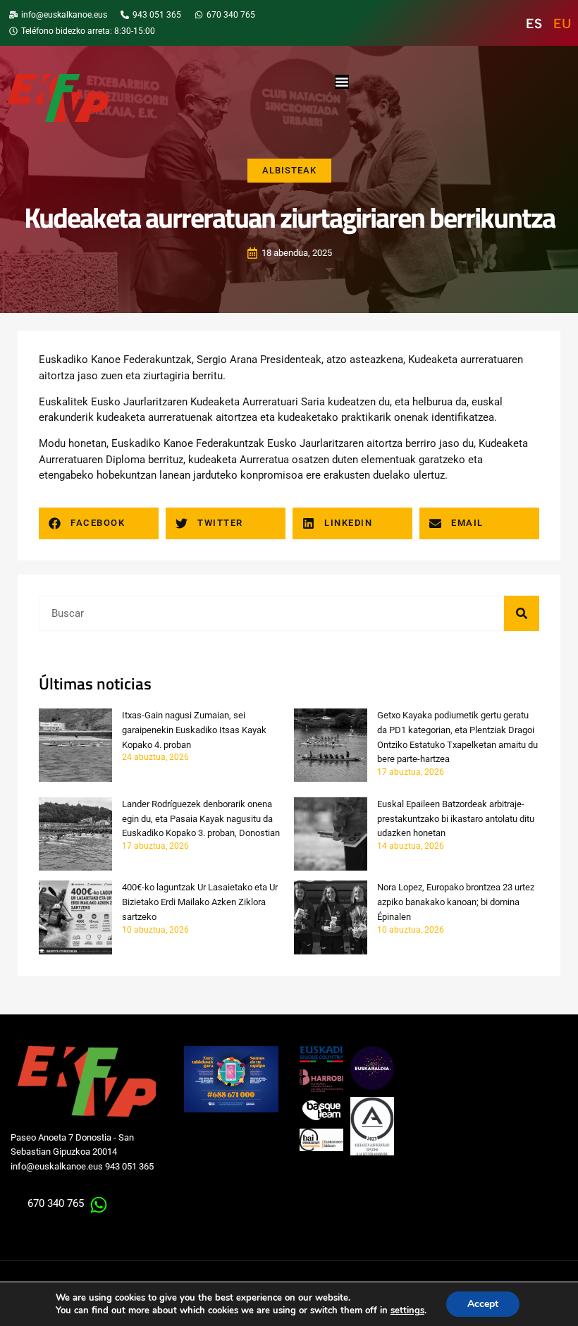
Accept (482, 1303)
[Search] (521, 613)
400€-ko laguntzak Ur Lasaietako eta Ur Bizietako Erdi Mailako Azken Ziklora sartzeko (200, 902)
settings (407, 1310)
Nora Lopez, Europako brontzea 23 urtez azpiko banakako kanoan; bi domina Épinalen (455, 902)
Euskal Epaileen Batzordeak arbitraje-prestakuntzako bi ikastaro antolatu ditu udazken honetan (455, 819)
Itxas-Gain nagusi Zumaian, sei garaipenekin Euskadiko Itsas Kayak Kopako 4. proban (194, 730)
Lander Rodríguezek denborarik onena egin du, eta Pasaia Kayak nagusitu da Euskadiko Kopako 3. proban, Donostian (201, 819)
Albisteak (289, 170)
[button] (99, 523)
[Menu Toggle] (342, 82)
